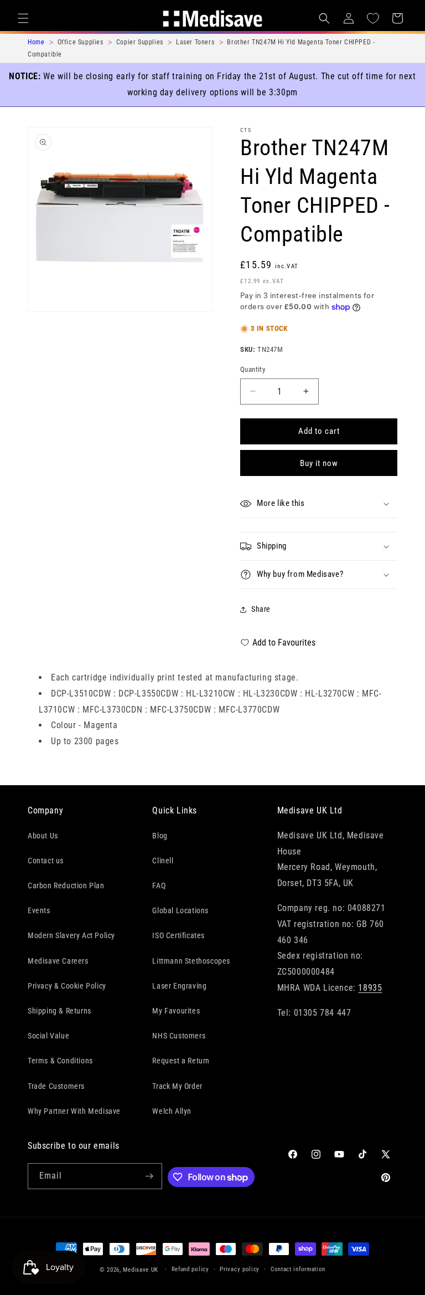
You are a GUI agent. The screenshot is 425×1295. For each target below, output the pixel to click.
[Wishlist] (373, 18)
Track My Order (177, 1086)
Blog (159, 835)
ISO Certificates (178, 935)
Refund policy (190, 1269)
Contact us (46, 860)
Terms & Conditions (60, 1060)
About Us (43, 835)
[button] (23, 18)
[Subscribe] (149, 1176)
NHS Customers (178, 1035)
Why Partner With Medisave (74, 1111)
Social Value (48, 1035)
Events (39, 910)
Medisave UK (140, 1269)
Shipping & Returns (59, 1010)
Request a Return (181, 1060)
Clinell (162, 860)
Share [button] (261, 609)
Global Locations (180, 910)
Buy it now (319, 463)
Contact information (298, 1269)
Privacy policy (240, 1269)
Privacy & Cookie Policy (67, 985)
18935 (370, 987)
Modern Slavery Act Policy (71, 935)
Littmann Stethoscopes (191, 960)
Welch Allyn (171, 1111)
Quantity (252, 369)
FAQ (158, 885)
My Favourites (176, 1010)
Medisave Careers (58, 960)
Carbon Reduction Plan (66, 885)
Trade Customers (56, 1086)
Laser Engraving (179, 985)
